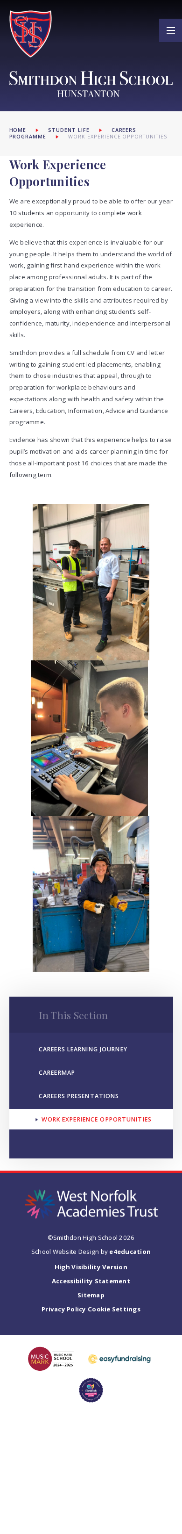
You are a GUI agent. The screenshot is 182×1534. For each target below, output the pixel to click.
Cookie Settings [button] (114, 1309)
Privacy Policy (64, 1309)
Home (18, 130)
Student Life (69, 130)
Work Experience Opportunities (117, 136)
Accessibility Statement (91, 1281)
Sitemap (91, 1295)
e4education (130, 1251)
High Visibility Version (91, 1267)
